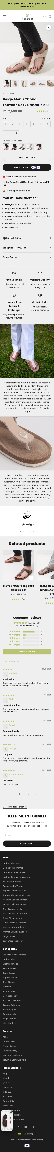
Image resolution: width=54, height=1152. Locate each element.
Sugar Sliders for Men (13, 918)
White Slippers (9, 1009)
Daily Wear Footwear (13, 941)
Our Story (7, 1087)
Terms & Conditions (12, 1055)
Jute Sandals (9, 991)
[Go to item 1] (7, 83)
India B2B (7, 1092)
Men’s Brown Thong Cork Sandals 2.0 (18, 588)
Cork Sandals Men (11, 863)
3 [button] (28, 794)
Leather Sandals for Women (16, 877)
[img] (9, 669)
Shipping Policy (10, 1050)
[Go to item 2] (15, 83)
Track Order (8, 1105)
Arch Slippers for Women (15, 913)
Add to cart (27, 157)
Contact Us (8, 1101)
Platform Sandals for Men (15, 899)
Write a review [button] (27, 651)
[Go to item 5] (42, 83)
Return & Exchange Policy (15, 1059)
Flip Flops (7, 986)
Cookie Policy (9, 1041)
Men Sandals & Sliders (13, 927)
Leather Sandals (10, 963)
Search (6, 1078)
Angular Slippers (10, 977)
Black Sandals (9, 1014)
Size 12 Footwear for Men (14, 954)
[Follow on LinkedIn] (33, 1126)
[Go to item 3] (24, 83)
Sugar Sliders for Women (15, 922)
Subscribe (27, 843)
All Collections (9, 1023)
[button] (14, 631)
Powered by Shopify (34, 1140)
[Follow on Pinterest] (18, 1126)
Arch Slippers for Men (13, 909)
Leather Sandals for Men (14, 872)
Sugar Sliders (9, 973)
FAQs (5, 1037)
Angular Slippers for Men (14, 890)
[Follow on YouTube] (25, 1126)
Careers (6, 1082)
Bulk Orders (8, 1096)
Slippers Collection (11, 1005)
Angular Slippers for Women (16, 895)
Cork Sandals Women (13, 867)
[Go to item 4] (33, 83)
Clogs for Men (9, 936)
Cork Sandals (9, 959)
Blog (5, 1073)
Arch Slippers (9, 982)
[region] (27, 518)
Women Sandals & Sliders (15, 931)
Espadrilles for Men (12, 881)
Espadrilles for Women (13, 886)
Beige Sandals (9, 1018)
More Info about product (15, 806)
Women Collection (12, 1000)
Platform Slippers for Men (15, 904)
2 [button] (23, 794)
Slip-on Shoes (9, 968)
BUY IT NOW (21, 167)
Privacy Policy (9, 1046)
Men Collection (10, 996)
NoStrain (8, 93)
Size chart (46, 118)
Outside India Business (13, 1119)
